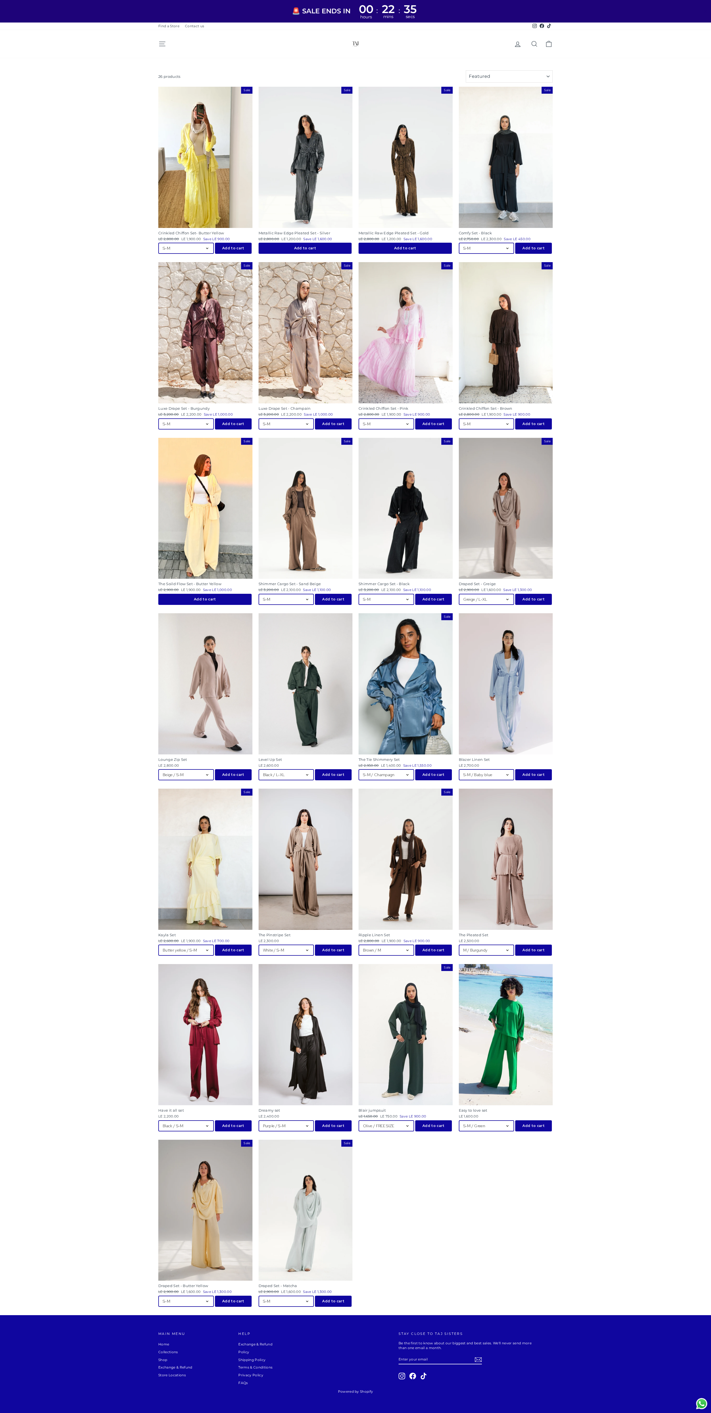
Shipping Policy (252, 1360)
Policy (243, 1352)
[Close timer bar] (705, 11)
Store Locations (172, 1375)
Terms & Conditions (255, 1367)
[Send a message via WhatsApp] (701, 1403)
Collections (168, 1352)
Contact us (194, 26)
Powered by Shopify (355, 1391)
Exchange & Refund (175, 1367)
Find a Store (168, 26)
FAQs (243, 1383)
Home (163, 1344)
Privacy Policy (250, 1375)
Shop (162, 1360)
